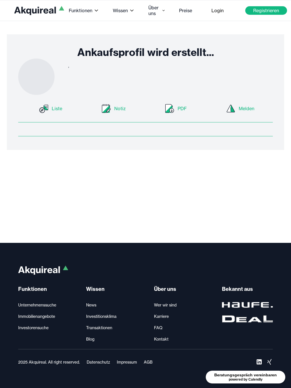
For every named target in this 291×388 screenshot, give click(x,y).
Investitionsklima (101, 316)
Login (217, 10)
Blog (90, 339)
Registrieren (266, 10)
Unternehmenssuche (37, 305)
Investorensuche (33, 327)
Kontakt (161, 339)
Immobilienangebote (36, 316)
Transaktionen (99, 327)
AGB (148, 362)
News (91, 305)
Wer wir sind (165, 305)
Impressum (127, 362)
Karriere (161, 316)
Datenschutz (98, 362)
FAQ (158, 327)
